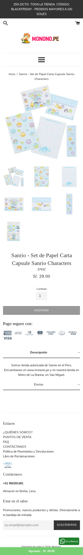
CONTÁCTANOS (14, 446)
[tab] (41, 352)
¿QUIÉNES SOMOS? (17, 432)
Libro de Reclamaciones (19, 456)
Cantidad (41, 289)
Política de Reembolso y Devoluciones (28, 451)
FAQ (6, 442)
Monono (56, 546)
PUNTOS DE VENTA (17, 437)
